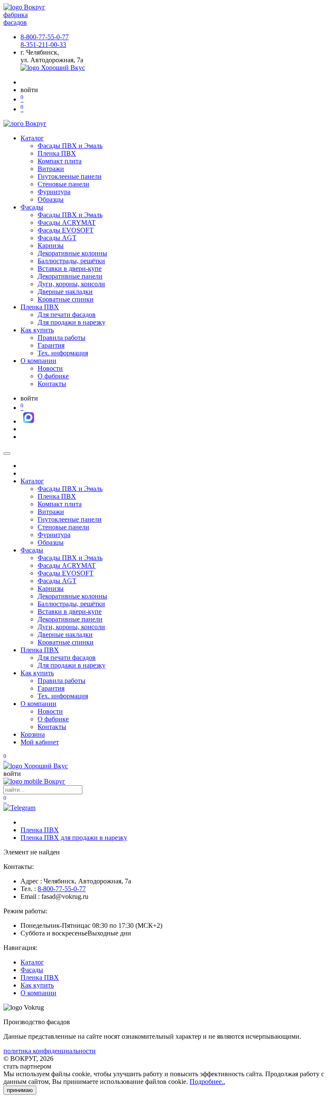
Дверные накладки (65, 291)
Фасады (31, 207)
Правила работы (61, 337)
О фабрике (53, 376)
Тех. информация (63, 353)
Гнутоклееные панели (70, 176)
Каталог (32, 138)
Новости (50, 368)
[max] (28, 421)
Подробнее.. (207, 1081)
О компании (38, 360)
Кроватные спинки (66, 299)
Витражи (51, 168)
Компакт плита (60, 161)
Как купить (37, 330)
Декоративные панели (70, 276)
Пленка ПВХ (57, 153)
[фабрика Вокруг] (34, 781)
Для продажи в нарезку (71, 322)
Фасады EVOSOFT (66, 230)
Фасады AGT (57, 237)
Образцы (51, 199)
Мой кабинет (39, 742)
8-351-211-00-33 (43, 44)
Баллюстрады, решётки (71, 260)
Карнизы (51, 245)
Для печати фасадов (67, 314)
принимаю (20, 1090)
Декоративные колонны (72, 253)
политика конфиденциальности (49, 1050)
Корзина (32, 734)
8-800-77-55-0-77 (44, 37)
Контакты (52, 383)
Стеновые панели (63, 184)
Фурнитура (54, 191)
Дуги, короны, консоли (71, 284)
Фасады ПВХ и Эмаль (70, 145)
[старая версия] (35, 766)
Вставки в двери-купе (70, 268)
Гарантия (51, 345)
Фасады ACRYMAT (67, 222)
